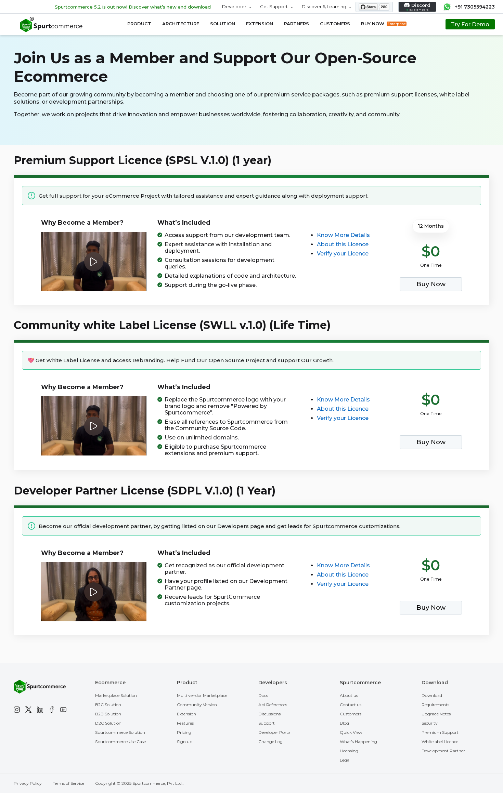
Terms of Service (68, 783)
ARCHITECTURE (180, 23)
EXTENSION (259, 23)
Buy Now (431, 284)
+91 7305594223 (475, 7)
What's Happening (358, 741)
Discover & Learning (324, 6)
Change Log (270, 741)
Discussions (269, 713)
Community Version (197, 704)
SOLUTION (222, 23)
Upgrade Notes (436, 713)
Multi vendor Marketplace (202, 695)
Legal (345, 760)
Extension (186, 713)
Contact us (350, 704)
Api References (272, 704)
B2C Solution (108, 704)
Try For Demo (470, 24)
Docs (263, 695)
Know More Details (343, 235)
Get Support (274, 6)
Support (266, 723)
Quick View (351, 732)
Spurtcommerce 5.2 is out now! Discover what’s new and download (133, 7)
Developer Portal (275, 732)
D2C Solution (108, 723)
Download (432, 695)
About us (349, 695)
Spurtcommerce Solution (120, 732)
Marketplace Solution (116, 695)
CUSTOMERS (335, 23)
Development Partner (443, 750)
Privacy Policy (28, 783)
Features (185, 723)
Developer (234, 6)
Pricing (184, 732)
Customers (350, 713)
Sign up (184, 741)
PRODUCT (139, 23)
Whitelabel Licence (440, 741)
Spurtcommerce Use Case (120, 741)
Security (430, 723)
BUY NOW (383, 23)
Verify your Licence (343, 253)
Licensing (349, 750)
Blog (344, 723)
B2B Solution (108, 713)
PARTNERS (296, 23)
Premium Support (440, 732)
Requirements (435, 704)
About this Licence (343, 244)
